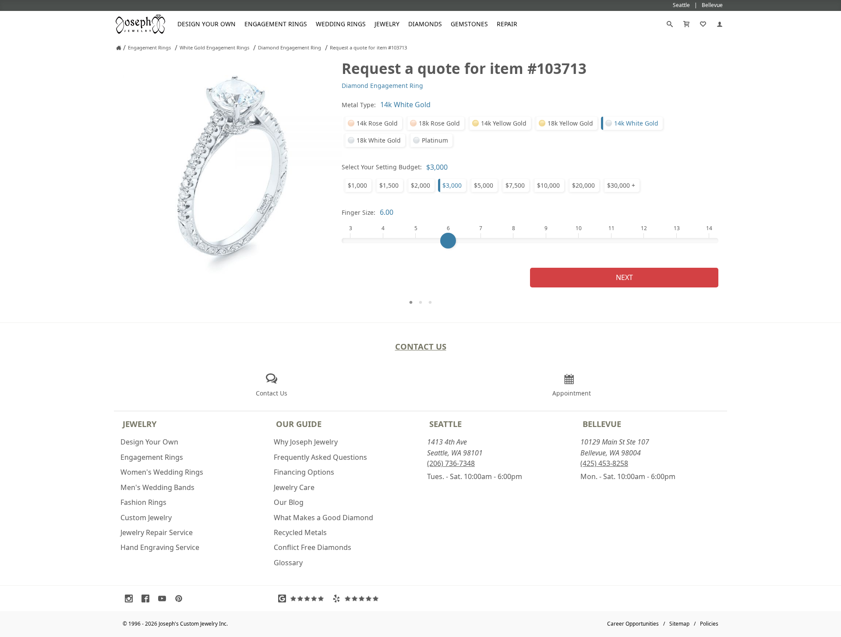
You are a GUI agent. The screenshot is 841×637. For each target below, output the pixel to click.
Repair (507, 24)
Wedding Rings (341, 24)
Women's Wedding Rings (161, 472)
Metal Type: (359, 105)
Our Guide (299, 423)
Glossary (288, 562)
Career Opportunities (633, 623)
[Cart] (686, 24)
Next (624, 277)
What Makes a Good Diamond (323, 517)
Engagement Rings (275, 24)
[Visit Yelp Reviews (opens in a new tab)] (357, 598)
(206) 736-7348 (451, 463)
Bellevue (602, 423)
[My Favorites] (703, 24)
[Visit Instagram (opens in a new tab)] (131, 598)
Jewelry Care (294, 487)
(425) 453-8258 (604, 463)
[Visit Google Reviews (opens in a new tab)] (303, 598)
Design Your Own (206, 24)
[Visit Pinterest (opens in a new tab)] (181, 598)
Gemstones (469, 24)
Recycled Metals (300, 532)
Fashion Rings (143, 502)
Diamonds (425, 24)
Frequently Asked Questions (320, 457)
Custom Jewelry (146, 517)
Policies (709, 623)
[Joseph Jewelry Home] (118, 47)
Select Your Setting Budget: (382, 167)
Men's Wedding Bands (157, 487)
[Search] (669, 24)
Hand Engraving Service (159, 547)
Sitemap (679, 623)
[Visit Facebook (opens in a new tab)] (147, 598)
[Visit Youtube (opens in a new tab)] (164, 598)
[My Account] (719, 24)
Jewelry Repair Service (156, 532)
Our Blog (289, 502)
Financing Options (304, 472)
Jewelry (387, 24)
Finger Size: (358, 212)
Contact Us (420, 346)
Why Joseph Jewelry (306, 442)
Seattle (445, 423)
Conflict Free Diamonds (312, 547)
